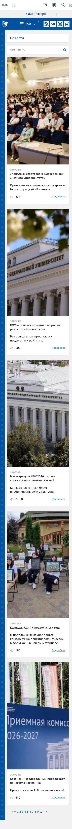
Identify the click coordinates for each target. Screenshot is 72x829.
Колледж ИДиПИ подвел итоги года (35, 627)
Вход (5, 4)
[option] (36, 14)
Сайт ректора (36, 14)
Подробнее (58, 196)
